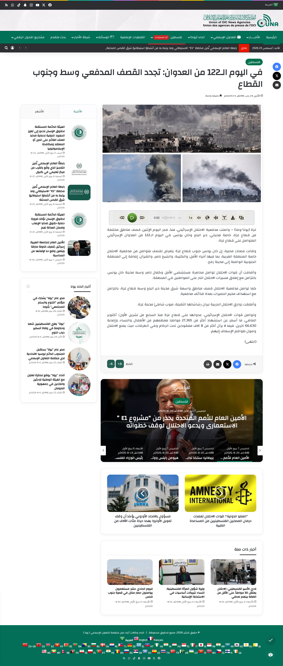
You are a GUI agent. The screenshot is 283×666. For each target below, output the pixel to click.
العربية (269, 5)
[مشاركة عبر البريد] (217, 364)
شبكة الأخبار (82, 37)
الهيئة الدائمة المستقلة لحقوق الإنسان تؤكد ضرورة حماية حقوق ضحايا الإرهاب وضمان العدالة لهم (48, 221)
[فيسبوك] (237, 364)
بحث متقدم (58, 37)
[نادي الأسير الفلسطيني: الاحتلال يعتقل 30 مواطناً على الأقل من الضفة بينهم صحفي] (233, 572)
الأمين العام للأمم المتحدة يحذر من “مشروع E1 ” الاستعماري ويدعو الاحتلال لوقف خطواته (182, 421)
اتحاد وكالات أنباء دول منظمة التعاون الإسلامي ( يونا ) (113, 632)
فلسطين (168, 37)
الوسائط (104, 37)
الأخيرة (78, 111)
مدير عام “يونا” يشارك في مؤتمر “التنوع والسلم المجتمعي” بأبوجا (49, 302)
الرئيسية (271, 37)
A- (111, 363)
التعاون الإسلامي (225, 37)
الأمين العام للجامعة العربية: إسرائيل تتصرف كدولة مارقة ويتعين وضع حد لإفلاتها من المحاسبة (47, 249)
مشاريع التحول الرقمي (29, 37)
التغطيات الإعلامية (132, 37)
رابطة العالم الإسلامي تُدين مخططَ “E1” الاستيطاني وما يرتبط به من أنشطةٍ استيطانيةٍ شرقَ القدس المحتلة (47, 193)
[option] (142, 20)
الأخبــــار (254, 37)
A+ (120, 363)
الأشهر (39, 111)
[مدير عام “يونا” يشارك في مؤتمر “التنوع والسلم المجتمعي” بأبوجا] (79, 307)
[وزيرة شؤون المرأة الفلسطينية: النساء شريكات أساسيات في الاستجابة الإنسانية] (181, 572)
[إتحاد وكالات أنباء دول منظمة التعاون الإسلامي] (236, 20)
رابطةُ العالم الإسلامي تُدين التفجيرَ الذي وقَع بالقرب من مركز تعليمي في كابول (48, 168)
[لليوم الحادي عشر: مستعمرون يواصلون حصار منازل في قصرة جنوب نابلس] (130, 572)
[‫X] (227, 364)
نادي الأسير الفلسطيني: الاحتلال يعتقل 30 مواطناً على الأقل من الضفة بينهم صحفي (236, 592)
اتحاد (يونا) (197, 37)
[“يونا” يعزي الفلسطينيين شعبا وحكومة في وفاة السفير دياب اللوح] (79, 333)
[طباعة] (208, 364)
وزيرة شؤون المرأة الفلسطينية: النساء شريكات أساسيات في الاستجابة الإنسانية (185, 592)
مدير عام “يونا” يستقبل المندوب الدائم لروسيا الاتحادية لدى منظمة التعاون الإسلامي (46, 354)
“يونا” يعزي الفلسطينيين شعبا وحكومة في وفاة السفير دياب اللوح (46, 328)
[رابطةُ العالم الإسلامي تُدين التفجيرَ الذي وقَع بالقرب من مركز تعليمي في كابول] (79, 169)
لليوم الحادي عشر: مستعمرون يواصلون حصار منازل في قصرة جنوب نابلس (130, 592)
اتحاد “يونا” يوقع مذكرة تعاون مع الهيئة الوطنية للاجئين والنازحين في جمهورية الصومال (46, 382)
